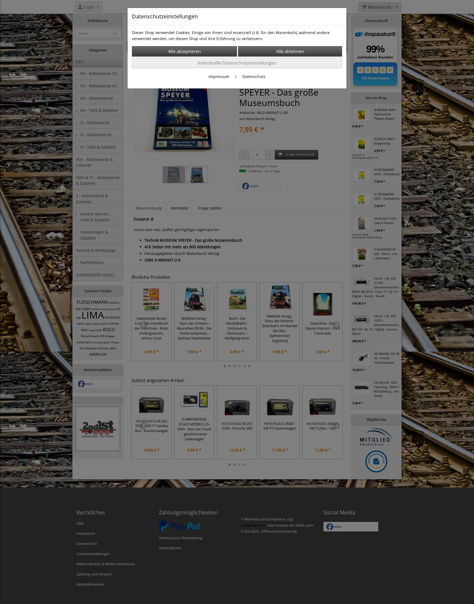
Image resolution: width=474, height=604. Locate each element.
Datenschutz (254, 76)
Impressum (218, 76)
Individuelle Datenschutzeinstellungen (237, 63)
